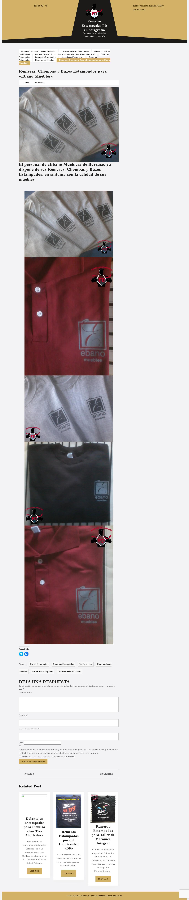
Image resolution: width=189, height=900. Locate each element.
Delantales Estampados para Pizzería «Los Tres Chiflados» (34, 827)
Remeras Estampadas (42, 671)
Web (21, 743)
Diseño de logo (85, 664)
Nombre (23, 715)
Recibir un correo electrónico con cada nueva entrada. (48, 757)
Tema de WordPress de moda (82, 896)
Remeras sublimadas (44, 60)
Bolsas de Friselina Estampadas (75, 51)
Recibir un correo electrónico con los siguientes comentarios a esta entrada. (60, 753)
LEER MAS (36, 872)
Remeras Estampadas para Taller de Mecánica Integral (103, 835)
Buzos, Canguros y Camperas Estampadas (76, 54)
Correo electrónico (29, 729)
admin (26, 83)
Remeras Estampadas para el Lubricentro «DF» (69, 840)
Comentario (25, 692)
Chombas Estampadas (63, 664)
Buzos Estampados (43, 54)
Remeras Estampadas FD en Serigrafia (94, 25)
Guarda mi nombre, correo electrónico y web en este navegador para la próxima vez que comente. (68, 749)
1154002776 (40, 5)
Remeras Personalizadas (69, 671)
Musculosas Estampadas (72, 57)
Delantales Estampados (45, 57)
